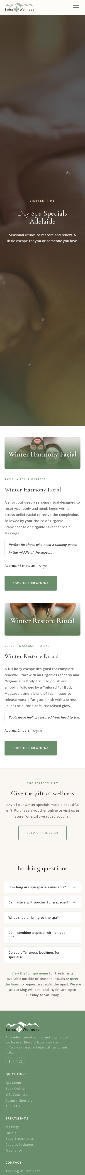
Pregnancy (13, 1150)
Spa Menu (13, 1082)
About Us (12, 1106)
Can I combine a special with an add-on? (37, 934)
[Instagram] (20, 1061)
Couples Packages (19, 1144)
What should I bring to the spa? (33, 917)
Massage (12, 1127)
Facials (10, 1133)
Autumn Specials (18, 1100)
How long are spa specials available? (37, 887)
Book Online (14, 1088)
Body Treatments (19, 1138)
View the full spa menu (30, 973)
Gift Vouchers (16, 1094)
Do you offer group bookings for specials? (34, 954)
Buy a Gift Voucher (42, 833)
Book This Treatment (31, 583)
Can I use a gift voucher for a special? (38, 902)
